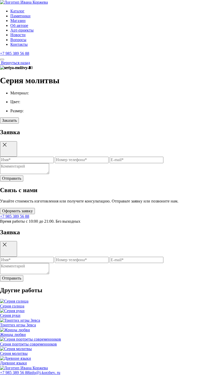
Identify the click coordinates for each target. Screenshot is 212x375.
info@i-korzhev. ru (44, 372)
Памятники (20, 16)
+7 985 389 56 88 (14, 53)
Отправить (11, 178)
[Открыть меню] (2, 59)
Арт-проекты (22, 30)
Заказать (9, 120)
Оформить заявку (17, 211)
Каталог (17, 11)
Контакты (19, 44)
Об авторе (19, 25)
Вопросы (18, 40)
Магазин (18, 20)
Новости (18, 35)
